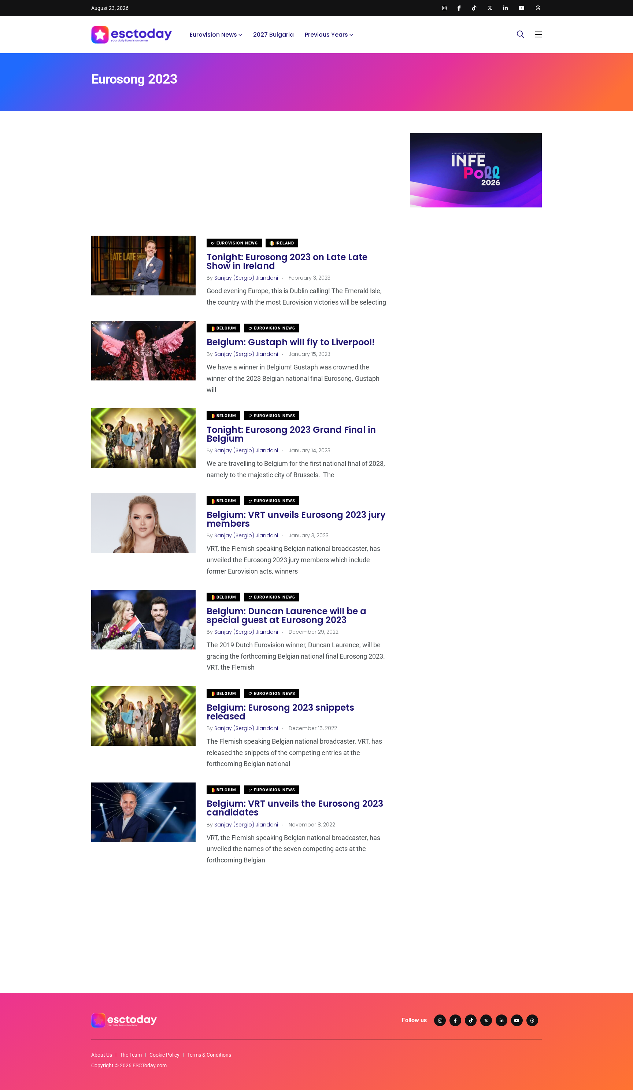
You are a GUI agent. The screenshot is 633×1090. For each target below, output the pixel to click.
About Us (101, 1055)
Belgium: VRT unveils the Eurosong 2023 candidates (295, 808)
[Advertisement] (239, 184)
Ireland (284, 243)
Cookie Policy (164, 1055)
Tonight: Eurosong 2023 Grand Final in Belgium (291, 434)
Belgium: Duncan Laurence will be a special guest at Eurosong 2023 (286, 615)
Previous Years (326, 34)
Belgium (225, 328)
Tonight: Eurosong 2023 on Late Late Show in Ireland (287, 261)
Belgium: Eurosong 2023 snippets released (280, 711)
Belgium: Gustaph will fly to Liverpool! (291, 342)
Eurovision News (213, 34)
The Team (131, 1055)
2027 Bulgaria (273, 34)
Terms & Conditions (209, 1055)
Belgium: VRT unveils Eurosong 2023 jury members (296, 519)
